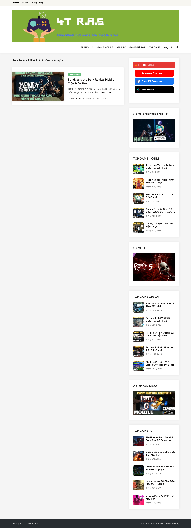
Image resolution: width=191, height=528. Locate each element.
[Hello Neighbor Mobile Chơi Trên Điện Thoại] (138, 180)
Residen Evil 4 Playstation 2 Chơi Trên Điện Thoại (160, 334)
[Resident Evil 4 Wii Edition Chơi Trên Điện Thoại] (138, 318)
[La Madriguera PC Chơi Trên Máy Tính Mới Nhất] (138, 481)
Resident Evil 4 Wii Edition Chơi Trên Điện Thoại (159, 319)
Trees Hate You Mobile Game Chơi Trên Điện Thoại (160, 166)
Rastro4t (34, 523)
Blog (165, 47)
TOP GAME (154, 47)
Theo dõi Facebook (152, 81)
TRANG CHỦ (87, 47)
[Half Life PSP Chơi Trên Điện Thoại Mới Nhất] (138, 303)
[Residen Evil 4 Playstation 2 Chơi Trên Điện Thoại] (138, 333)
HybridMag (173, 523)
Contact (15, 3)
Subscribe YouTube (152, 73)
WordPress (158, 523)
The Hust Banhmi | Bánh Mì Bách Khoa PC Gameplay (159, 438)
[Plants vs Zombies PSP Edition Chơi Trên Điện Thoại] (138, 362)
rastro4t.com (76, 98)
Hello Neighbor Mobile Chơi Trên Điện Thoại (160, 181)
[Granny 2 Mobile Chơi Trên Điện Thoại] (138, 224)
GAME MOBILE (105, 47)
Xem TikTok (148, 90)
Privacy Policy (37, 3)
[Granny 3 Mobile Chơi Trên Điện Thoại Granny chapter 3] (138, 209)
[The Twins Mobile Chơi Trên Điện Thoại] (138, 194)
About (25, 3)
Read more (105, 92)
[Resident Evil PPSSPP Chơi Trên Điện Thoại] (138, 347)
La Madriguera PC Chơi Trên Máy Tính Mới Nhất (160, 482)
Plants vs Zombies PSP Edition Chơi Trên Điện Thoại (160, 363)
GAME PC (121, 47)
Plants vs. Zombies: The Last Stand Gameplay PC (160, 468)
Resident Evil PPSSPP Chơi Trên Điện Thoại (159, 348)
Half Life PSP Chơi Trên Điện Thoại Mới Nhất (160, 305)
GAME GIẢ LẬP (137, 47)
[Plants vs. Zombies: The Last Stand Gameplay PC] (138, 467)
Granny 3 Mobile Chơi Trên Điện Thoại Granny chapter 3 (160, 210)
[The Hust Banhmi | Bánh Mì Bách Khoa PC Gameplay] (138, 437)
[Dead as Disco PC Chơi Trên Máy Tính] (138, 496)
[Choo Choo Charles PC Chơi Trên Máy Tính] (138, 452)
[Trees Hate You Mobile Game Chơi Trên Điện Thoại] (138, 165)
